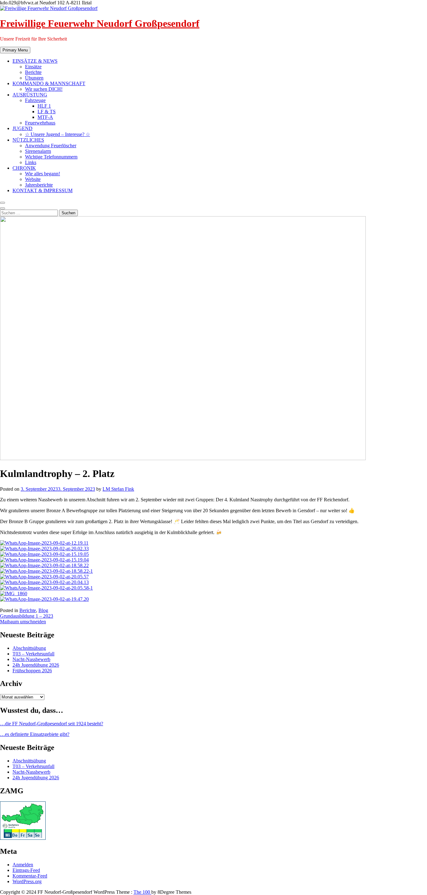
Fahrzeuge (35, 100)
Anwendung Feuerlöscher (50, 145)
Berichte (33, 72)
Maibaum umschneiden (23, 621)
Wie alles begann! (42, 173)
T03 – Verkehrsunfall (33, 653)
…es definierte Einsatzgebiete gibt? (34, 734)
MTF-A (45, 117)
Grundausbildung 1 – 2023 (26, 616)
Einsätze (33, 66)
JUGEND (23, 128)
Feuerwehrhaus (40, 122)
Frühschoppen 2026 (32, 670)
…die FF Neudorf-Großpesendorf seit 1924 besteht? (51, 723)
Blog (43, 610)
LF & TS (47, 111)
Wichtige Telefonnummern (51, 156)
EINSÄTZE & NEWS (35, 61)
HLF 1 (44, 106)
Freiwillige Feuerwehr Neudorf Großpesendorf (99, 23)
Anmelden (23, 864)
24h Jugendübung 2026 (36, 665)
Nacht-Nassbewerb (31, 659)
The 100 (142, 892)
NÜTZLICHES (28, 140)
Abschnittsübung (29, 648)
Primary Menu (15, 50)
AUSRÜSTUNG (30, 94)
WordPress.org (27, 881)
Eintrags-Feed (26, 870)
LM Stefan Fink (118, 489)
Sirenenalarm (38, 151)
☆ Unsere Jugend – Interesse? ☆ (57, 134)
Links (30, 162)
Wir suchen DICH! (44, 89)
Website (33, 179)
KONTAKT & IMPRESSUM (43, 190)
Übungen (34, 77)
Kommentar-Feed (30, 875)
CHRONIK (24, 168)
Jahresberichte (39, 184)
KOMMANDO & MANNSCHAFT (49, 83)
